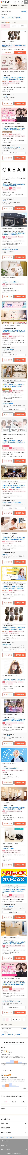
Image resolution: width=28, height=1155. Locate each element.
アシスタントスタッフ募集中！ (10, 768)
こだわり (14, 1101)
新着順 (14, 25)
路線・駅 (22, 1101)
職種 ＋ (3, 17)
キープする (8, 52)
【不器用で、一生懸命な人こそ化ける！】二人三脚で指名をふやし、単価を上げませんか (13, 442)
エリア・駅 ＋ (11, 17)
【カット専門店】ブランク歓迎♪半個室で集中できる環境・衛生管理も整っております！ (13, 891)
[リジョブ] (5, 2)
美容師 (7, 1137)
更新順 (22, 25)
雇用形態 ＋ (18, 17)
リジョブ (2, 1137)
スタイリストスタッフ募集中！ (10, 282)
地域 (5, 1101)
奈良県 (11, 1137)
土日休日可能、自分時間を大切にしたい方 (13, 679)
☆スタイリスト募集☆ (8, 848)
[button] (14, 78)
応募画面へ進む (20, 52)
